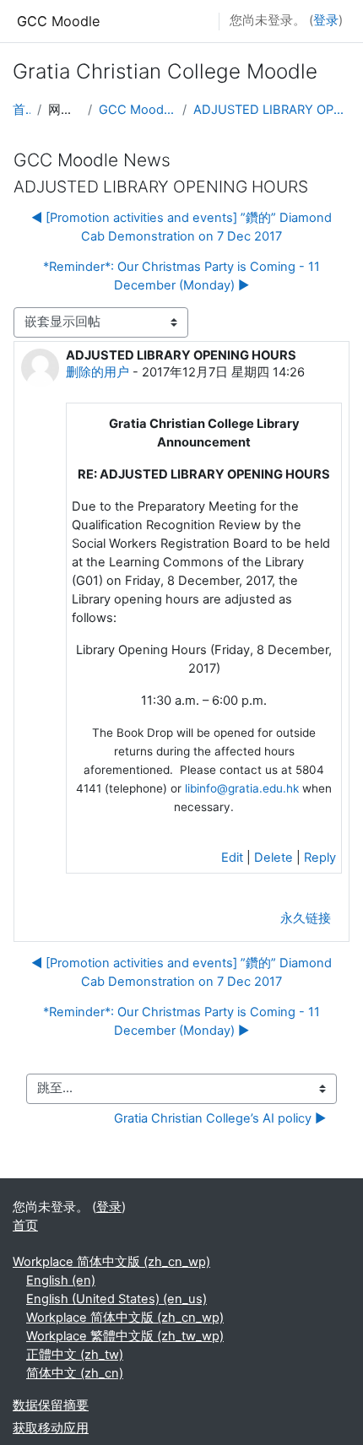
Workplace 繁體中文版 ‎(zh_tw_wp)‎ (125, 1336)
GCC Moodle (58, 21)
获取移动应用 (51, 1428)
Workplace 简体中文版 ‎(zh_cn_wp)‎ (111, 1261)
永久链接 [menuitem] (305, 918)
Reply (320, 857)
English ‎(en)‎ (60, 1280)
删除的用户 (97, 372)
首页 (21, 109)
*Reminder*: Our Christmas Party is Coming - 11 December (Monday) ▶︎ (181, 276)
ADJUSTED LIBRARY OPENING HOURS (271, 109)
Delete (273, 857)
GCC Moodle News (137, 109)
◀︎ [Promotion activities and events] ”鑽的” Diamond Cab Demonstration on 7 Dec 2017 (181, 227)
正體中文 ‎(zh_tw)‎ (74, 1354)
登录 (326, 20)
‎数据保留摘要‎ (51, 1405)
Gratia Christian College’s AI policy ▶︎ (220, 1118)
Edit (232, 857)
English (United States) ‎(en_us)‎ (116, 1299)
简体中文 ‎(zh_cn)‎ (74, 1373)
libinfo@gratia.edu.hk (242, 788)
